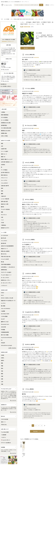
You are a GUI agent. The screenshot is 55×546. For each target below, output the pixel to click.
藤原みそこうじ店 (4, 321)
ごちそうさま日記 (4, 419)
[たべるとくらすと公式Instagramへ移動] (8, 460)
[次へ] (45, 425)
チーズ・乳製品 (4, 169)
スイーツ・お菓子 (4, 151)
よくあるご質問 (5, 432)
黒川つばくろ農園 (4, 334)
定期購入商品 (4, 133)
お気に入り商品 (4, 136)
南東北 (2, 360)
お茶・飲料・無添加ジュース (6, 162)
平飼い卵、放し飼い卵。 (6, 256)
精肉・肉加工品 (4, 175)
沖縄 (2, 384)
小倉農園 (3, 311)
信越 (2, 365)
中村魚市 (3, 342)
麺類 (2, 193)
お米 (2, 146)
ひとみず (3, 319)
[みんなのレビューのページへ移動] (8, 104)
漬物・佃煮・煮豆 (4, 201)
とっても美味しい (26, 244)
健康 (2, 212)
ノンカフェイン (4, 285)
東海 (2, 368)
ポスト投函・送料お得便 (6, 128)
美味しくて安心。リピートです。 (30, 204)
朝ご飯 (2, 261)
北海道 (2, 355)
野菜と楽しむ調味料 (5, 251)
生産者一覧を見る (12, 348)
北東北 (2, 357)
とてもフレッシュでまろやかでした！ (31, 167)
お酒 (2, 217)
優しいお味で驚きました (28, 349)
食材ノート (3, 422)
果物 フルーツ (4, 154)
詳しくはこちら (13, 400)
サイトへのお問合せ (6, 442)
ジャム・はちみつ (4, 183)
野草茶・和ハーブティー (6, 280)
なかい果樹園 (6, 19)
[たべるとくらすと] (6, 5)
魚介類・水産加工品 (5, 172)
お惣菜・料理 (3, 148)
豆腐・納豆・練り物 (5, 185)
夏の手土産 (3, 238)
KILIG (2, 295)
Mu (1, 340)
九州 (2, 381)
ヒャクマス (3, 303)
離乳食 (2, 206)
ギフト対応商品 (4, 117)
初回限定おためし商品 (6, 122)
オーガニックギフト (5, 277)
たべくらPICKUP (4, 235)
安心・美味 (25, 59)
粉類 (2, 191)
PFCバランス (4, 214)
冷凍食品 (3, 164)
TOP (2, 19)
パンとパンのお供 (5, 259)
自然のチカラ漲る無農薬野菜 (7, 246)
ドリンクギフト (4, 240)
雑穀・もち (3, 156)
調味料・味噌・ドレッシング (6, 159)
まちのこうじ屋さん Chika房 (7, 298)
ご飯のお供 (3, 196)
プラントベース (4, 177)
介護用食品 (3, 225)
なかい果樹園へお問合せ (6, 86)
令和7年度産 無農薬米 (6, 264)
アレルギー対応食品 (5, 209)
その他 (2, 222)
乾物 (2, 188)
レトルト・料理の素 (5, 198)
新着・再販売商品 (4, 114)
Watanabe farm (5, 324)
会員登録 (47, 5)
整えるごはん (4, 254)
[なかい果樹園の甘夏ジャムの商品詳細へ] (22, 449)
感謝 (23, 130)
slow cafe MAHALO (5, 308)
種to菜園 (3, 305)
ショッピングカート (6, 440)
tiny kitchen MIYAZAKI (6, 337)
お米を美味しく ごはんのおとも (8, 267)
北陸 (2, 371)
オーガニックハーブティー (6, 283)
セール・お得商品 (4, 120)
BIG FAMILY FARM (5, 313)
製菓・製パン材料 (4, 204)
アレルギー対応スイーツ (6, 275)
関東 (2, 363)
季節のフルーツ (4, 248)
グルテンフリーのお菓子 (6, 272)
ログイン (52, 5)
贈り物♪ (24, 394)
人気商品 (3, 112)
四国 (2, 379)
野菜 (2, 143)
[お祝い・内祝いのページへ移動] (8, 98)
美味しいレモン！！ (27, 278)
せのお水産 (3, 327)
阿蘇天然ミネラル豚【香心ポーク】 (8, 300)
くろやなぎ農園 (4, 316)
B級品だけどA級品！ (27, 93)
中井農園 (3, 329)
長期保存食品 (4, 269)
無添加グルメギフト (5, 227)
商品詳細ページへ (27, 48)
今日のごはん (4, 424)
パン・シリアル (4, 180)
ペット (2, 220)
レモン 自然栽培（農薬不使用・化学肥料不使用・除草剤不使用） (22, 19)
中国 (2, 376)
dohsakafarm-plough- (6, 345)
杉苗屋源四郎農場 (5, 332)
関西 (2, 373)
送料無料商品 (4, 125)
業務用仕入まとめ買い (6, 130)
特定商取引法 (3, 84)
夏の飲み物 (3, 243)
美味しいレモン (26, 317)
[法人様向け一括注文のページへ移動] (8, 91)
